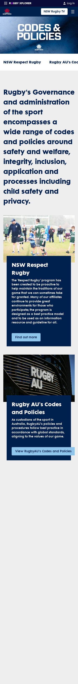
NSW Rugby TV (54, 11)
